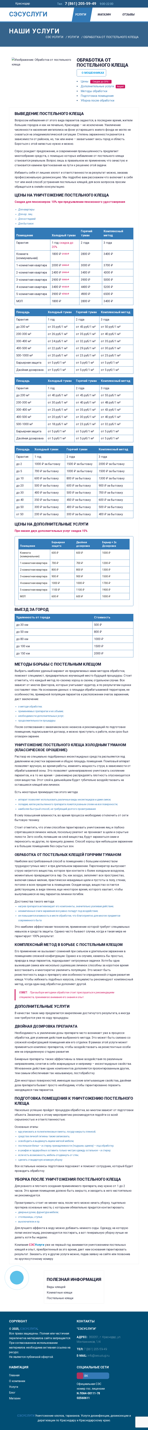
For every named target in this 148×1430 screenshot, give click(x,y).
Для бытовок (26, 223)
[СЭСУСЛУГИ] (23, 9)
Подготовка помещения (97, 96)
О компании (17, 1381)
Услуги (80, 14)
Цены (84, 81)
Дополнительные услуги (97, 86)
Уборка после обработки (97, 100)
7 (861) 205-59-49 (80, 3)
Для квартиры (26, 209)
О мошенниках (92, 72)
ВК (86, 1376)
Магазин (104, 14)
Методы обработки (94, 91)
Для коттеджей (27, 218)
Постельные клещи (60, 1298)
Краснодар (23, 3)
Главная (14, 1375)
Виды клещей (56, 1287)
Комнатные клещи (59, 1292)
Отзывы (128, 14)
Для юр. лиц (25, 214)
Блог (12, 1392)
